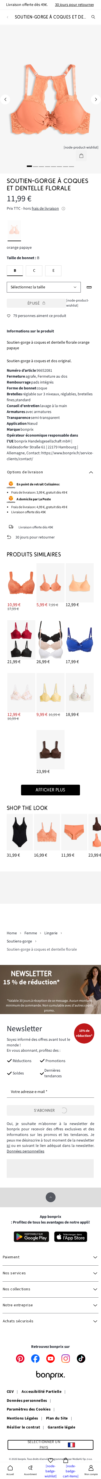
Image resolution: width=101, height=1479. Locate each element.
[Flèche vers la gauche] (5, 99)
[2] (35, 166)
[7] (65, 166)
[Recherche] (93, 17)
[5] (53, 166)
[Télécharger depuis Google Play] (31, 1236)
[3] (41, 166)
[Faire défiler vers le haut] (51, 1197)
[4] (47, 166)
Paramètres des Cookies (28, 1409)
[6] (59, 166)
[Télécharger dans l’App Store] (71, 1236)
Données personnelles (25, 1151)
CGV (10, 1392)
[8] (71, 166)
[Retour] (7, 17)
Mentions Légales (22, 1418)
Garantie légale (61, 1427)
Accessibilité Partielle (41, 1392)
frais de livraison (45, 208)
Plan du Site (57, 1418)
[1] (29, 166)
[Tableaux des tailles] (89, 287)
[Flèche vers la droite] (96, 99)
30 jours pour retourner (74, 5)
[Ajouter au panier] (81, 155)
